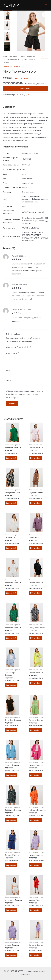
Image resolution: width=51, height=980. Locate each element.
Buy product (25, 88)
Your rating (12, 347)
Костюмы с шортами (19, 59)
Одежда (22, 56)
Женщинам (12, 56)
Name (9, 370)
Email (8, 380)
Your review (12, 353)
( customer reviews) (21, 78)
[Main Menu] (45, 5)
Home (5, 56)
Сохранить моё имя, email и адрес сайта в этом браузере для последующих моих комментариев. (24, 394)
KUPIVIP (11, 5)
